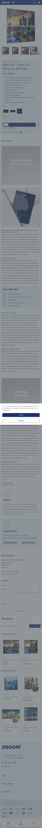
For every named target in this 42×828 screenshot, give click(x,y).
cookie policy (5, 410)
